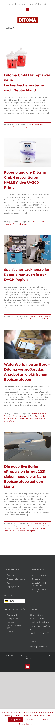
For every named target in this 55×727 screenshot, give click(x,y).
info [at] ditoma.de (38, 4)
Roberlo (45, 319)
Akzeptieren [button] (15, 719)
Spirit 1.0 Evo (36, 531)
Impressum (28, 658)
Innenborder (24, 418)
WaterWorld (9, 421)
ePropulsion (36, 523)
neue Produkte (44, 316)
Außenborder (25, 526)
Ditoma (38, 319)
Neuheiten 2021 (27, 528)
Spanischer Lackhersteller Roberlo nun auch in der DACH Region (26, 275)
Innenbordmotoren (38, 418)
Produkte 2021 (10, 531)
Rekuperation (23, 531)
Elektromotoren (10, 418)
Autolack (35, 124)
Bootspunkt (36, 414)
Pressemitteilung (20, 127)
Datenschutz (45, 656)
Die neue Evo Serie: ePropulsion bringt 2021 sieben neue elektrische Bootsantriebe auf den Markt (25, 477)
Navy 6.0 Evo (13, 528)
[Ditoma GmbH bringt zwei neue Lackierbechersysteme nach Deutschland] (16, 58)
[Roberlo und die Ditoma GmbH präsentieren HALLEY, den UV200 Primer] (27, 152)
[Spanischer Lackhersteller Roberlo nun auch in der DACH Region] (27, 249)
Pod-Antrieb (40, 528)
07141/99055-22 (41, 633)
